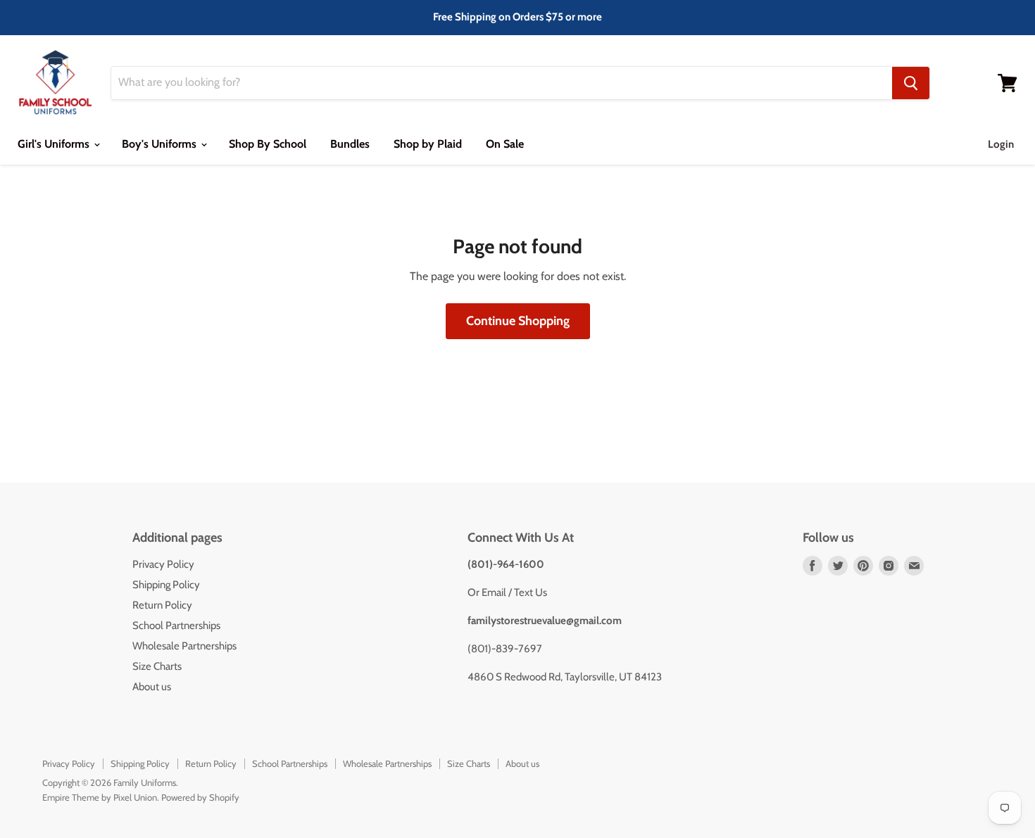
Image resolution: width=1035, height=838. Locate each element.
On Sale (505, 144)
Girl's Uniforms (55, 144)
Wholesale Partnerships (184, 646)
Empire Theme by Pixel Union (99, 797)
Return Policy (162, 605)
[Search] (910, 83)
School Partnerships (176, 625)
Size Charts (157, 666)
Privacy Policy (163, 564)
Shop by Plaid (428, 144)
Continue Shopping (518, 321)
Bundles (350, 144)
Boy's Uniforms (160, 144)
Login (1001, 144)
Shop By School (267, 144)
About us (151, 686)
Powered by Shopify (200, 797)
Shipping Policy (166, 584)
